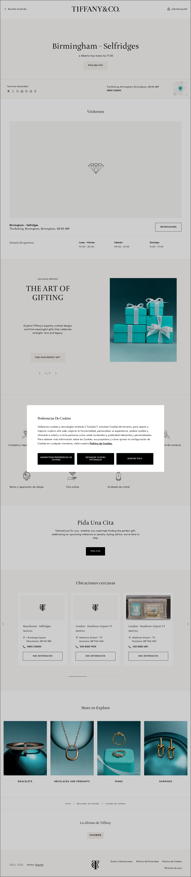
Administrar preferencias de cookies (56, 459)
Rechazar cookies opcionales (95, 459)
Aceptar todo (135, 459)
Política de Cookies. (101, 443)
